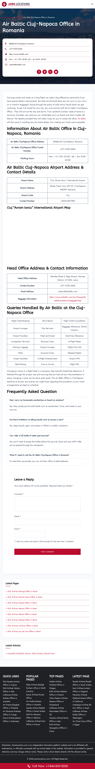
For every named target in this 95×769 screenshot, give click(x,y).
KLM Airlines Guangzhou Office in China (58, 728)
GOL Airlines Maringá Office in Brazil (21, 591)
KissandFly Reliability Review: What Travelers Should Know (30, 653)
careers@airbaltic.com (17, 64)
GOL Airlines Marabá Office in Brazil (21, 603)
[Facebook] (39, 72)
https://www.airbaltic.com (18, 54)
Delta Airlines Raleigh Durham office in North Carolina (36, 688)
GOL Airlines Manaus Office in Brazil (21, 608)
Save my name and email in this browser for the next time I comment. (45, 541)
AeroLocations (7, 17)
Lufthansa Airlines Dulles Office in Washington (80, 714)
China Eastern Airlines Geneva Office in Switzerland (58, 701)
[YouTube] (56, 72)
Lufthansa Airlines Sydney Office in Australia (10, 698)
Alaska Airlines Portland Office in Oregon (56, 685)
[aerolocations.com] (16, 4)
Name (17, 516)
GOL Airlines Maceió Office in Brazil (21, 614)
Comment (19, 494)
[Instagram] (50, 72)
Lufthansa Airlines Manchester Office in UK (58, 711)
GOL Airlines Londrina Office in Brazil (22, 625)
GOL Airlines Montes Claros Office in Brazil (24, 597)
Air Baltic (18, 17)
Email (17, 528)
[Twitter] (44, 72)
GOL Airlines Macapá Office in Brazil (21, 620)
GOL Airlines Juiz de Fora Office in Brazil (23, 631)
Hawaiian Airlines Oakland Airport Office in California (82, 698)
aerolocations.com (42, 758)
